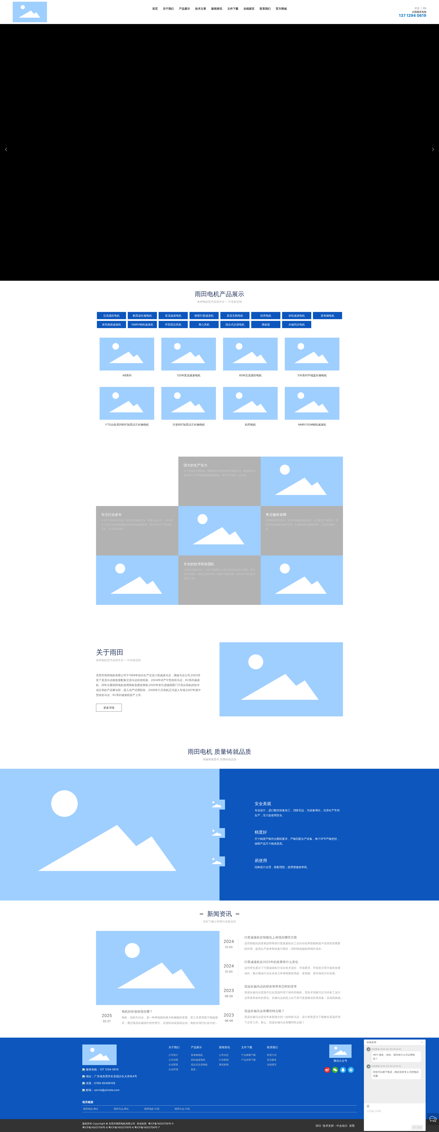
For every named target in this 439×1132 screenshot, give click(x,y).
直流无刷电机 (235, 315)
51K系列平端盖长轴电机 (312, 354)
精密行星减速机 (204, 315)
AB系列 (127, 354)
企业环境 (173, 1069)
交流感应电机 (111, 315)
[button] (433, 149)
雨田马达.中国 (182, 1108)
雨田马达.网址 (121, 1108)
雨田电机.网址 (90, 1108)
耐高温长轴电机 (142, 315)
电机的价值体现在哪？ (137, 1011)
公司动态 (224, 1054)
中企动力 (341, 1125)
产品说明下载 (248, 1059)
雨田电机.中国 (151, 1108)
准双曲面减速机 (111, 324)
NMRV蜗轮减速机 (142, 324)
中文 (417, 8)
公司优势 (173, 1059)
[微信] (335, 1070)
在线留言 (272, 1064)
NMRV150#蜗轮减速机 (312, 403)
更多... (194, 1069)
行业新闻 (224, 1059)
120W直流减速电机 (188, 354)
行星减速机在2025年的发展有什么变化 (271, 962)
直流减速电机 (173, 315)
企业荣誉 (173, 1064)
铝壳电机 (265, 315)
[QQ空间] (351, 1070)
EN (424, 8)
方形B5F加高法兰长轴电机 (189, 403)
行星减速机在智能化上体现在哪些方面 (270, 937)
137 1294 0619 (109, 1069)
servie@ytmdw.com (107, 1090)
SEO (318, 1125)
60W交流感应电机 (250, 354)
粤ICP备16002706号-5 (161, 1123)
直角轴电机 (327, 315)
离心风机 (204, 324)
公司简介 (173, 1054)
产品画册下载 (248, 1054)
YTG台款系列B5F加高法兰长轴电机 (127, 403)
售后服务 (272, 1059)
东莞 (352, 1125)
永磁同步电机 (296, 324)
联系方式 (272, 1054)
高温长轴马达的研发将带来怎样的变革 (270, 986)
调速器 (266, 324)
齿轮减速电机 (296, 315)
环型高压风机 (173, 324)
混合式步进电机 (235, 324)
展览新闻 (224, 1064)
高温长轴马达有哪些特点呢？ (264, 1011)
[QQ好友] (343, 1070)
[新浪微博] (327, 1070)
